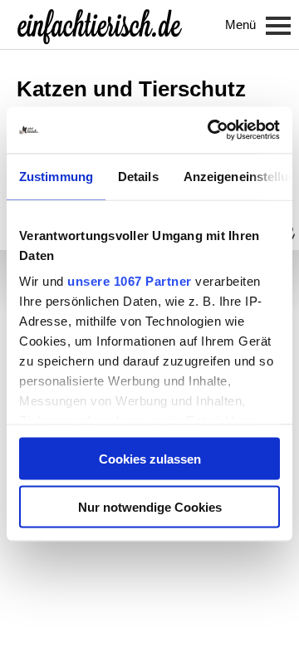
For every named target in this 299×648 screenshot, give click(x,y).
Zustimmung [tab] (56, 176)
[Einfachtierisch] (100, 25)
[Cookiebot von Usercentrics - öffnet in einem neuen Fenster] (211, 130)
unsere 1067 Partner (129, 281)
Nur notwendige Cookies (150, 507)
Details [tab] (138, 176)
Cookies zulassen (150, 458)
